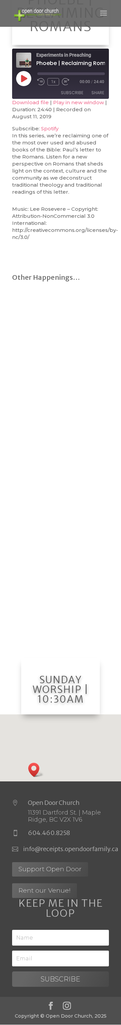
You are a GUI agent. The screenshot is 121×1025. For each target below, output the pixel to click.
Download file (30, 102)
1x (53, 81)
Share (97, 92)
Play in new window (78, 102)
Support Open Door (50, 869)
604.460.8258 (49, 833)
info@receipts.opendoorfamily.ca (70, 849)
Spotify (49, 128)
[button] (36, 770)
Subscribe (72, 92)
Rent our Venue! (44, 890)
